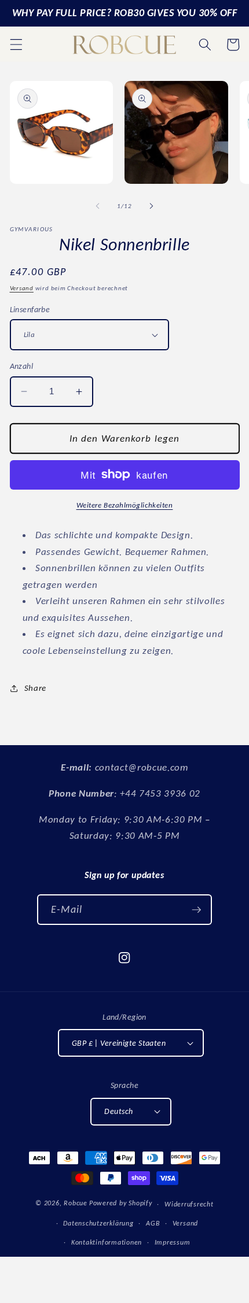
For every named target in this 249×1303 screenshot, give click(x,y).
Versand (22, 288)
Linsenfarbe (30, 309)
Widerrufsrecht (189, 1204)
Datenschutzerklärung (98, 1223)
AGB (153, 1223)
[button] (16, 44)
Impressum (173, 1242)
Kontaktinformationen (106, 1242)
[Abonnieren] (196, 910)
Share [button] (35, 687)
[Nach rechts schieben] (151, 206)
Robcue (75, 1203)
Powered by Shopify (120, 1203)
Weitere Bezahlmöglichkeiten (124, 505)
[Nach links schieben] (98, 206)
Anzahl (22, 366)
